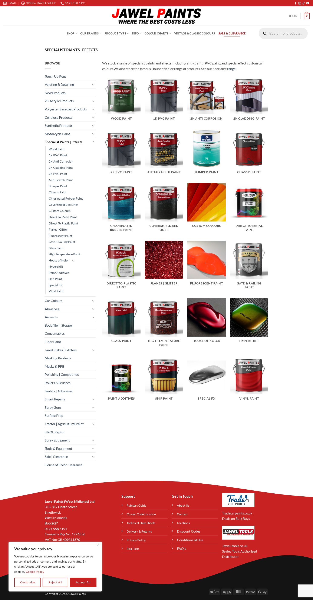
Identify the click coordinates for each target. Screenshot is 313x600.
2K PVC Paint (58, 174)
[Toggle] (93, 84)
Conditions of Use (190, 540)
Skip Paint (55, 279)
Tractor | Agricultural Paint (64, 424)
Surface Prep (54, 415)
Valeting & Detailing (59, 84)
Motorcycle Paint (57, 134)
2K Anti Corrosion (61, 161)
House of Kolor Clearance (63, 465)
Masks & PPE (54, 366)
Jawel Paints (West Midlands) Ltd (70, 501)
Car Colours (53, 301)
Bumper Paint (58, 186)
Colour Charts (156, 33)
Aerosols (51, 317)
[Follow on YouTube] (307, 3)
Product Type (115, 33)
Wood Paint (57, 149)
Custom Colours (59, 211)
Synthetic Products (59, 125)
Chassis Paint (57, 192)
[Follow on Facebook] (295, 3)
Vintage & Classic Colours (194, 33)
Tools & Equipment (58, 448)
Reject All (55, 582)
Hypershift (56, 266)
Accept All (83, 582)
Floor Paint (53, 342)
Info (135, 33)
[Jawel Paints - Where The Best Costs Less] (156, 16)
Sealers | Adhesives (59, 391)
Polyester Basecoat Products (66, 109)
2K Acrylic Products (59, 101)
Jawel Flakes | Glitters (61, 350)
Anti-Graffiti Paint (61, 180)
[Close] (97, 545)
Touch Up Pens (55, 76)
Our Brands (89, 33)
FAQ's (181, 548)
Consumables (55, 333)
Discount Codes (188, 531)
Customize (27, 582)
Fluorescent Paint (60, 235)
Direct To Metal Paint (63, 217)
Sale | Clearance (56, 456)
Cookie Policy (35, 571)
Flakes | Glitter (58, 229)
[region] (55, 566)
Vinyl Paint (56, 291)
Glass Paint (56, 248)
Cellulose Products (58, 117)
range (231, 69)
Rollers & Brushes (57, 383)
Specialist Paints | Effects (63, 142)
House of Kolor (59, 260)
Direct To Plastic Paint (63, 223)
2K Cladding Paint (61, 167)
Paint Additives (59, 272)
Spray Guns (53, 407)
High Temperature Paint (64, 254)
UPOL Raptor (55, 432)
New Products (55, 93)
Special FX (55, 285)
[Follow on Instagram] (299, 3)
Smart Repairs (55, 399)
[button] (293, 16)
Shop (71, 33)
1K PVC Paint (58, 155)
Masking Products (58, 358)
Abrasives (52, 309)
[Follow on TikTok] (303, 3)
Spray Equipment (57, 440)
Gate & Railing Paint (62, 242)
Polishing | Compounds (62, 374)
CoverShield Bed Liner (63, 204)
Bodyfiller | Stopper (59, 325)
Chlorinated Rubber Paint (66, 198)
